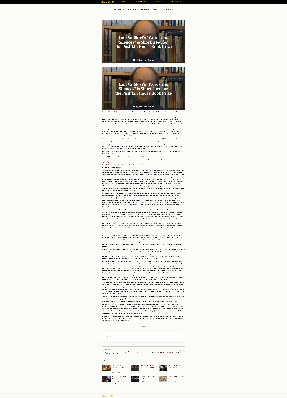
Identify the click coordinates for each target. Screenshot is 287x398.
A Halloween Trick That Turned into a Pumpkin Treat (176, 377)
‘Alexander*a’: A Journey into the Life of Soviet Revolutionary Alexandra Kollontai (119, 380)
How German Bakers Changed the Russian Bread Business (119, 367)
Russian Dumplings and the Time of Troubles (175, 366)
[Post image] (106, 368)
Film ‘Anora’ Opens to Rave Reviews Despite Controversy (148, 366)
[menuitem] (122, 2)
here (128, 320)
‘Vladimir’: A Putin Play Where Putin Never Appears (148, 377)
